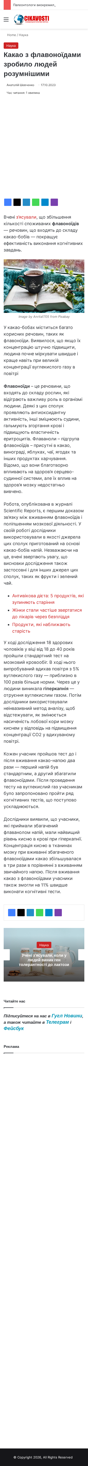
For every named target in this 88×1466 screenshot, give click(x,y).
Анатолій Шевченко (20, 85)
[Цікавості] (31, 19)
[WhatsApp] (35, 202)
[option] (44, 955)
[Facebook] (7, 202)
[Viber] (54, 202)
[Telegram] (45, 202)
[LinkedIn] (26, 202)
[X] (17, 202)
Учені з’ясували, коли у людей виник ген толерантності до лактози (44, 960)
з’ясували (26, 217)
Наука (23, 35)
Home (11, 35)
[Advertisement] (44, 147)
